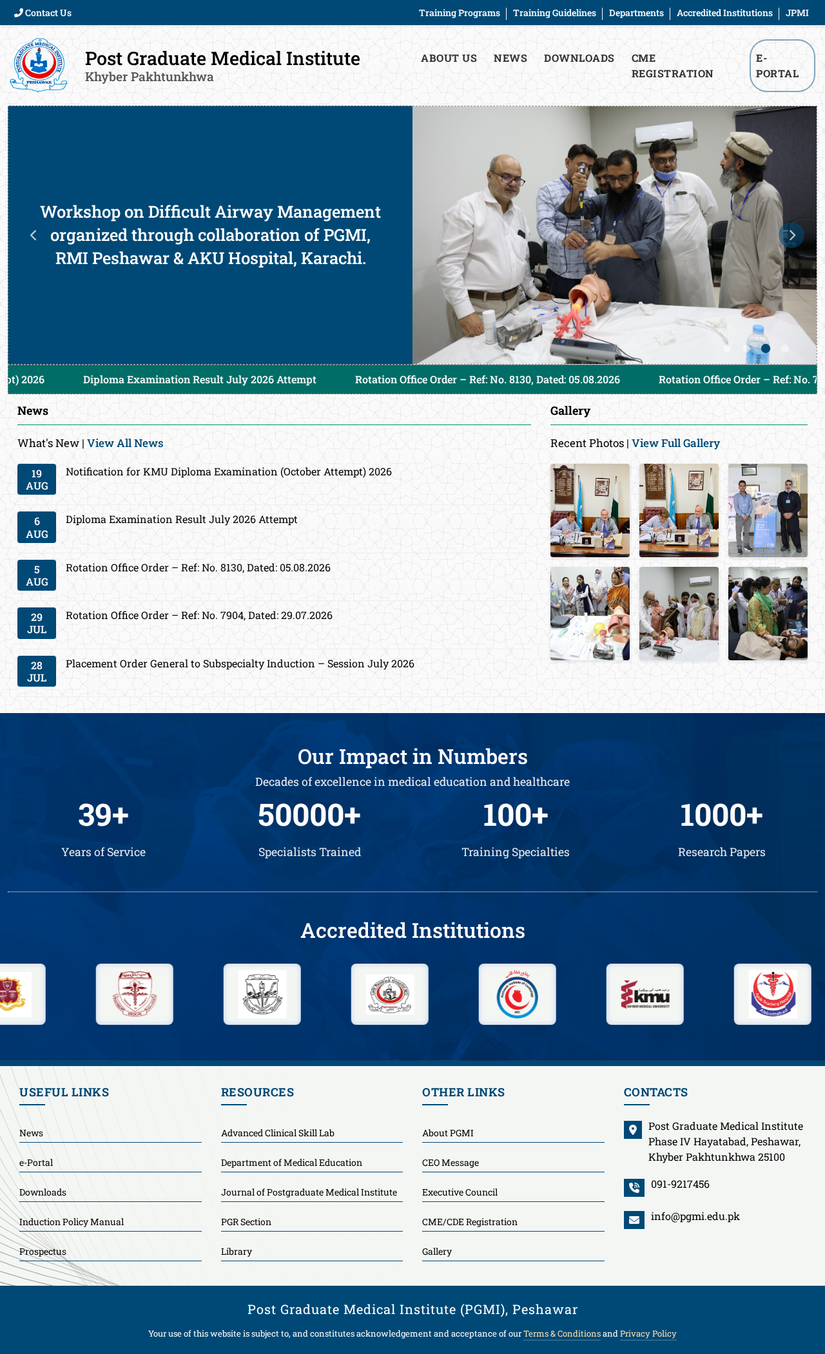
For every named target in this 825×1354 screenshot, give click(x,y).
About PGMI (448, 1133)
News (510, 57)
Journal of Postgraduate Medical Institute (309, 1192)
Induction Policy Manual (71, 1222)
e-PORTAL (777, 65)
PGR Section (246, 1222)
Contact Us (47, 12)
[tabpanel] (412, 235)
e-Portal (36, 1162)
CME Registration (673, 65)
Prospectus (42, 1251)
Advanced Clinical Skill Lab (278, 1133)
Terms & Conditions (562, 1333)
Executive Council (460, 1192)
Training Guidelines (554, 12)
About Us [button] (449, 57)
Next (791, 235)
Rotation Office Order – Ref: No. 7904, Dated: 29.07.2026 (660, 379)
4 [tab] (785, 348)
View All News (125, 442)
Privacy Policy (648, 1333)
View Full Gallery (676, 442)
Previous (33, 235)
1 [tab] (727, 348)
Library (236, 1251)
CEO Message (450, 1162)
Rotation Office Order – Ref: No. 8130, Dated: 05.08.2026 (356, 379)
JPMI (797, 12)
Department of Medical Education (291, 1162)
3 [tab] (766, 348)
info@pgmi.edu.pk (695, 1216)
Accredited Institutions (725, 12)
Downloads (579, 57)
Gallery (437, 1251)
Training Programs (459, 12)
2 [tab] (746, 348)
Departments (636, 12)
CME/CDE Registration (470, 1222)
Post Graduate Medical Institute (222, 65)
